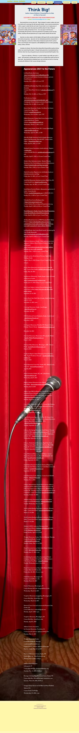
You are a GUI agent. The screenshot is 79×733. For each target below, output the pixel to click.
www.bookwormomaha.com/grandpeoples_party (36, 100)
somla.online (28, 150)
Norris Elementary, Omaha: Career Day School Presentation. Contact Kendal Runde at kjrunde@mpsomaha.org (39, 212)
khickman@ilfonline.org (42, 669)
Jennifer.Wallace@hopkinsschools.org (33, 338)
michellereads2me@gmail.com (45, 152)
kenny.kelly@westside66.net (36, 122)
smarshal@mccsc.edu (34, 579)
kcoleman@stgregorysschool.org (46, 327)
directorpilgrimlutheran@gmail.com (40, 385)
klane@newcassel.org (39, 656)
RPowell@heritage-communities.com (43, 678)
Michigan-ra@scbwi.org (34, 530)
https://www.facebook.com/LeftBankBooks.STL (36, 75)
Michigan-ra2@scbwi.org (42, 528)
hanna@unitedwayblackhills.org (32, 397)
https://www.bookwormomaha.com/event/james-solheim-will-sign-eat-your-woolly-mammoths (38, 248)
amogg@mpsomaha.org (35, 112)
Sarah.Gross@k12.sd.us (41, 182)
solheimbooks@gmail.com (39, 19)
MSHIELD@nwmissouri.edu (45, 270)
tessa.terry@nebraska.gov (48, 493)
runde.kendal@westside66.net (31, 541)
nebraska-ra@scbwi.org (47, 90)
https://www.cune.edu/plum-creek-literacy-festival (38, 290)
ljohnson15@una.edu (34, 478)
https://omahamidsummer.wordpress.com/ (35, 280)
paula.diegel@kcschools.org (31, 131)
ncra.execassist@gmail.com (45, 510)
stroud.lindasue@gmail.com (31, 318)
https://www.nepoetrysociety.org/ (33, 202)
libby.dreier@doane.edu (30, 376)
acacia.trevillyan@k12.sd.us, (40, 432)
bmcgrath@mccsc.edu (43, 589)
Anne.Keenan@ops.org (30, 309)
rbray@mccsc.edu (38, 598)
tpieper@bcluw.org (43, 561)
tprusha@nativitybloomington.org (36, 347)
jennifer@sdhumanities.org (35, 193)
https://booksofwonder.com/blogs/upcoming (36, 165)
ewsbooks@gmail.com (40, 610)
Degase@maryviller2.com (35, 141)
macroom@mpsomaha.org (36, 367)
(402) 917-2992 (40, 707)
